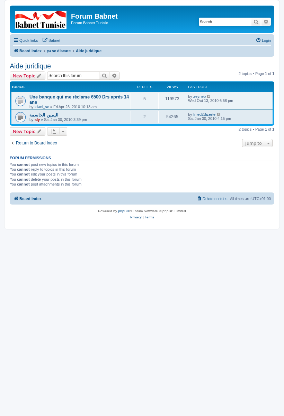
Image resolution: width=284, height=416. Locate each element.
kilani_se (42, 107)
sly (37, 119)
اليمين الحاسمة (44, 114)
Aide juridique (30, 66)
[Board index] (41, 18)
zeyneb (199, 96)
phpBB (123, 211)
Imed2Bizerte (204, 114)
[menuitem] (51, 40)
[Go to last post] (209, 96)
